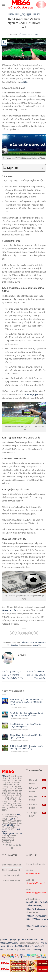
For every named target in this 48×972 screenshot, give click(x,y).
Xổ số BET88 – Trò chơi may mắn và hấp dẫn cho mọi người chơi (26, 714)
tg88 (4, 831)
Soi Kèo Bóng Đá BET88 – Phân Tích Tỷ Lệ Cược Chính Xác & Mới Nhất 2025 (26, 702)
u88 (18, 814)
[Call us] (14, 845)
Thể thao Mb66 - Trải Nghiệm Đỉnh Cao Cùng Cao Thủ (24, 14)
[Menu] (3, 4)
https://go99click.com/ (12, 833)
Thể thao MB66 (33, 905)
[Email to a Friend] (26, 633)
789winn (36, 949)
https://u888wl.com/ (9, 943)
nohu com (38, 939)
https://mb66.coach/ (35, 883)
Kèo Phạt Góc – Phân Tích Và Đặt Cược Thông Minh (25, 725)
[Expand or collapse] (43, 168)
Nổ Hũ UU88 (7, 825)
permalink (36, 645)
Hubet (2, 949)
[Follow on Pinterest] (17, 845)
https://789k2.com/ (23, 949)
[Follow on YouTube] (12, 848)
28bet (4, 939)
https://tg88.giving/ (34, 946)
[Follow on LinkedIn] (20, 845)
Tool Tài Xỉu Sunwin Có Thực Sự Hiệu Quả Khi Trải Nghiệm (35, 674)
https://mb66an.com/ (36, 909)
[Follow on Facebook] (4, 845)
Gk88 (4, 829)
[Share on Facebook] (17, 633)
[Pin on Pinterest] (31, 633)
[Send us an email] (10, 845)
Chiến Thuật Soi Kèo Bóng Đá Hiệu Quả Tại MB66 (26, 736)
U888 (12, 819)
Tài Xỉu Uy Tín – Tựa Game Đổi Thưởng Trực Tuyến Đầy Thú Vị (12, 674)
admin (36, 34)
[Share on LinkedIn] (36, 633)
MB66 (24, 82)
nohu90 (10, 949)
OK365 (29, 902)
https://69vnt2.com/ (37, 915)
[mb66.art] (21, 4)
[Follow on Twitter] (7, 845)
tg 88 (11, 939)
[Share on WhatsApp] (12, 633)
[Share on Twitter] (21, 633)
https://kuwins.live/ (24, 939)
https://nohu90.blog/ (15, 946)
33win (18, 829)
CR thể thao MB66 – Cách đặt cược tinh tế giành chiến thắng (26, 747)
